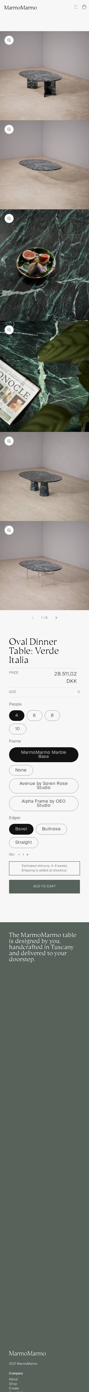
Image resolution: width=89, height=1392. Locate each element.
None (21, 770)
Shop (13, 1384)
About (13, 1379)
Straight (23, 842)
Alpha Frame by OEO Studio (44, 803)
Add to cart (44, 886)
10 (17, 729)
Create (14, 1388)
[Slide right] (56, 618)
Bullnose (51, 829)
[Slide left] (33, 618)
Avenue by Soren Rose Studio (44, 786)
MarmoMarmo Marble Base (44, 755)
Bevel (21, 829)
